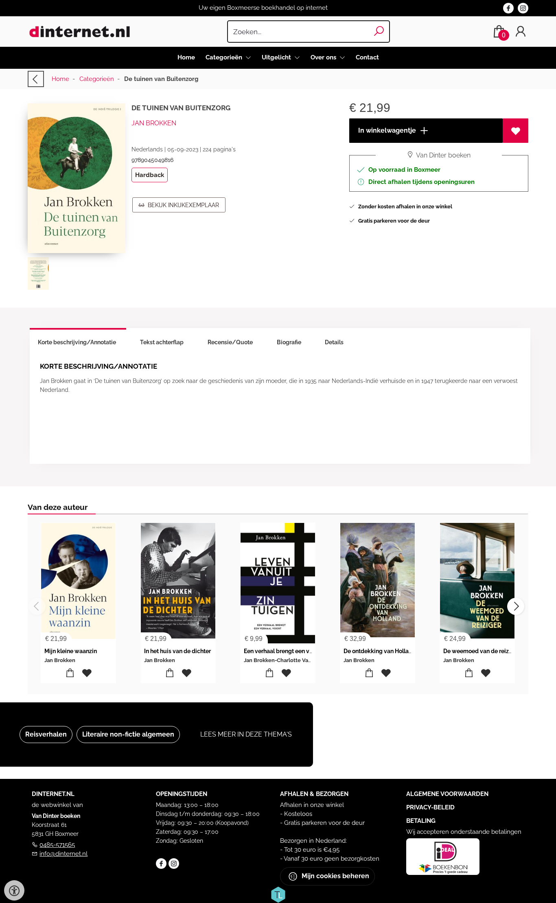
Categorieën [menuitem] (225, 57)
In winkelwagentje (386, 130)
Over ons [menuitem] (324, 57)
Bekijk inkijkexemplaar (181, 205)
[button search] (379, 31)
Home (186, 57)
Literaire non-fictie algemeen (128, 734)
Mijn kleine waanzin (70, 651)
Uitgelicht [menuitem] (277, 57)
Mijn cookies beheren (334, 876)
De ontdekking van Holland (380, 651)
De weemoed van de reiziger (481, 651)
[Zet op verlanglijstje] (515, 130)
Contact (367, 57)
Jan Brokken (153, 123)
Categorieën (96, 79)
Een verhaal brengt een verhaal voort (292, 651)
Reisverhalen (46, 734)
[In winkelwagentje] (70, 673)
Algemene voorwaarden (447, 794)
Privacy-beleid (430, 807)
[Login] (520, 31)
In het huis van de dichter (177, 651)
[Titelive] (278, 894)
